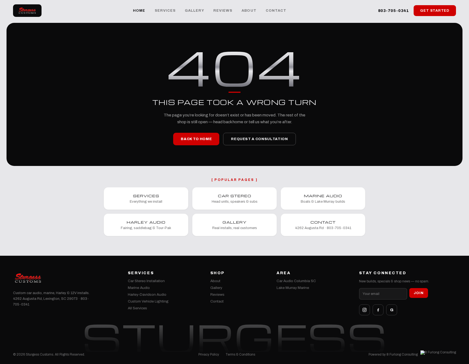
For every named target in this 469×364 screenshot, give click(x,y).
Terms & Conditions (240, 354)
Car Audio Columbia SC (296, 281)
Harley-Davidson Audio (147, 294)
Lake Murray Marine (293, 288)
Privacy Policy (208, 354)
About (215, 281)
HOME (139, 11)
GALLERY (194, 11)
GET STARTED (434, 11)
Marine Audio (139, 288)
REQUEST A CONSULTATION (259, 139)
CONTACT (276, 11)
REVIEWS (222, 11)
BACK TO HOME (196, 139)
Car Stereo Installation (146, 281)
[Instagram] (364, 309)
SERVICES (165, 11)
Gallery (216, 288)
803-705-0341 (393, 11)
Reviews (217, 294)
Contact (217, 301)
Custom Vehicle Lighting (148, 301)
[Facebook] (378, 309)
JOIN (419, 293)
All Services (137, 308)
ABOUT (249, 11)
